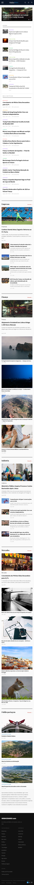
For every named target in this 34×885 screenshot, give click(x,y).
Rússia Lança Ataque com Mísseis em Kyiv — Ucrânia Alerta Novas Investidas (16, 132)
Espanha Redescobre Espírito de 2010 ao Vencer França (16, 190)
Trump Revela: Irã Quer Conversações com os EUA (19, 78)
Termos (14, 883)
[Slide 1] (28, 19)
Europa (3, 861)
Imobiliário (4, 850)
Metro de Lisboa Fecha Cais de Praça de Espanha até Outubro (16, 612)
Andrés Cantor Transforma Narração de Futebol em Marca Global (16, 171)
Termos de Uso (5, 874)
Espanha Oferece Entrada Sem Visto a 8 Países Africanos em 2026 (21, 256)
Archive (3, 883)
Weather (20, 847)
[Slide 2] (29, 19)
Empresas (4, 831)
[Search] (25, 2)
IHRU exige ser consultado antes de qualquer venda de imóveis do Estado (20, 267)
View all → (29, 204)
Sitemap (20, 836)
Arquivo (20, 839)
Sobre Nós (20, 831)
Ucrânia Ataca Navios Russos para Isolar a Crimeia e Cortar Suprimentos (16, 142)
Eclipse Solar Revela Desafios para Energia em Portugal (18, 42)
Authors (28, 880)
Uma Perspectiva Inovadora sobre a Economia (14, 786)
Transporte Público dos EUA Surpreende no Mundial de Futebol (19, 87)
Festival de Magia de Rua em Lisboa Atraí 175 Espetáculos (19, 51)
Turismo (11, 48)
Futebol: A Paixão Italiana (8, 736)
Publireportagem (6, 864)
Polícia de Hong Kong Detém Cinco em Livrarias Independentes (15, 113)
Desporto (11, 30)
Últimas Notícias (22, 845)
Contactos (20, 834)
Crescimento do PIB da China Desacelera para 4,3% (16, 103)
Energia (3, 855)
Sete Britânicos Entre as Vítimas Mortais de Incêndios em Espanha (19, 522)
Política (5, 139)
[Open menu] (2, 2)
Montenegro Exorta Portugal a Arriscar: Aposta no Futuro (16, 161)
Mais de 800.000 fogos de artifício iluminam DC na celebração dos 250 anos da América (20, 534)
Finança (11, 66)
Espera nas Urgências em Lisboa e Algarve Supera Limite (18, 33)
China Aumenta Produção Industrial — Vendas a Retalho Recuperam (21, 245)
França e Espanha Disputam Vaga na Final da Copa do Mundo (16, 181)
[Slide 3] (30, 19)
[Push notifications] (28, 2)
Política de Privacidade (7, 871)
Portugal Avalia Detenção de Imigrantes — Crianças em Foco (17, 69)
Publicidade (21, 842)
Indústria (11, 75)
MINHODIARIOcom (9, 818)
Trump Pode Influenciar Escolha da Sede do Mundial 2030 (16, 123)
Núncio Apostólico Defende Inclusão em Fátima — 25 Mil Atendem (19, 60)
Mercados (5, 100)
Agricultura (12, 39)
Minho (13, 2)
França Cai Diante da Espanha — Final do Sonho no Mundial (16, 152)
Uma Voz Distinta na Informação (10, 761)
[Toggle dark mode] (31, 2)
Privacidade (8, 883)
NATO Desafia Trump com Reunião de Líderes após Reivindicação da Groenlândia (20, 281)
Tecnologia (4, 847)
